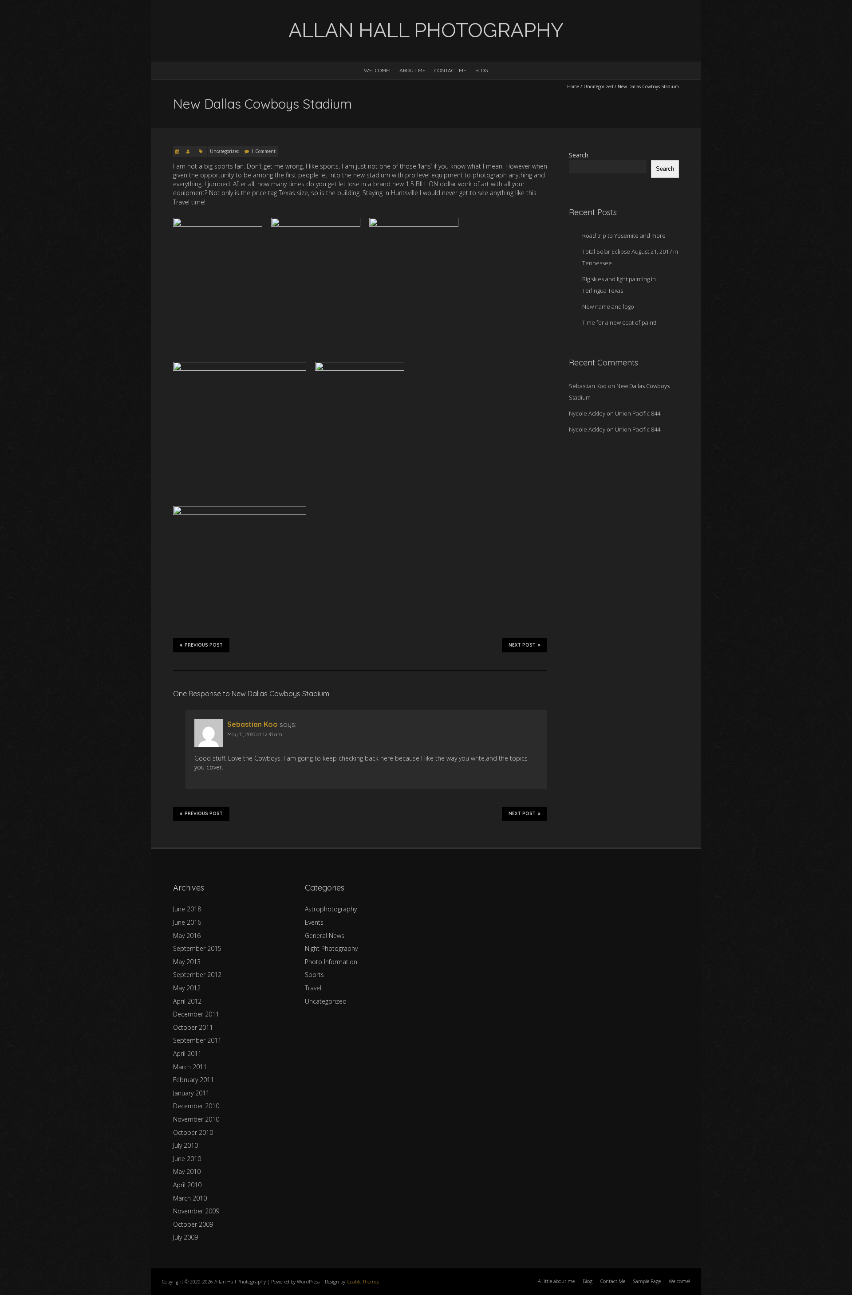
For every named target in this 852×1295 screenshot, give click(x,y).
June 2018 (187, 909)
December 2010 (196, 1106)
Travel (313, 988)
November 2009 (196, 1211)
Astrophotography (331, 909)
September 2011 (197, 1040)
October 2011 (193, 1027)
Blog (481, 70)
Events (314, 922)
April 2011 (187, 1053)
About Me (412, 70)
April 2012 (187, 1001)
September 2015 (197, 948)
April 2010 (187, 1185)
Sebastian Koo (252, 724)
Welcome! (377, 70)
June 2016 (187, 922)
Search (578, 155)
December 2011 (196, 1014)
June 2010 (187, 1158)
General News (324, 935)
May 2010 (187, 1171)
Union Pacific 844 (637, 413)
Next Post (522, 645)
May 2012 (187, 988)
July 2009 (185, 1237)
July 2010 (185, 1145)
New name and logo (608, 306)
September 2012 (197, 974)
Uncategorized (598, 86)
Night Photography (331, 948)
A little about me (556, 1281)
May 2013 (187, 962)
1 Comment (263, 151)
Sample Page (647, 1281)
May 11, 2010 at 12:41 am (254, 734)
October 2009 (193, 1224)
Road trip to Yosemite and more (624, 235)
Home (573, 86)
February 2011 (193, 1079)
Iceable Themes (363, 1281)
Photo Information (331, 962)
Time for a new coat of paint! (619, 322)
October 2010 (193, 1132)
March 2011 (190, 1067)
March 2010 (190, 1198)
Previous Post (204, 645)
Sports (314, 974)
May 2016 (187, 935)
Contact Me (450, 70)
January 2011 (191, 1093)
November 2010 (196, 1119)
